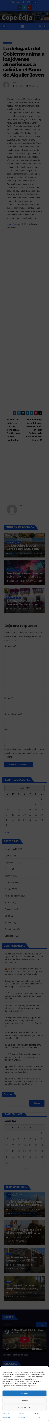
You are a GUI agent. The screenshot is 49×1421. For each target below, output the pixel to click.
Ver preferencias (24, 1407)
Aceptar (24, 1393)
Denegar (24, 1400)
